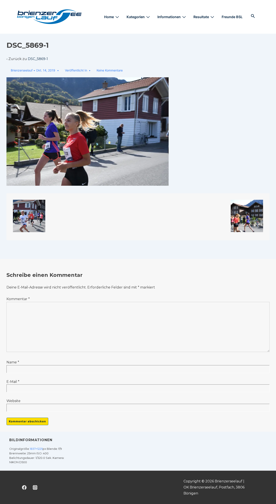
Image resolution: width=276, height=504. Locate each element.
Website (13, 401)
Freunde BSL (232, 17)
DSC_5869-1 (38, 59)
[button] (253, 17)
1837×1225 (36, 448)
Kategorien (136, 17)
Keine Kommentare (110, 70)
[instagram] (35, 487)
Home (109, 17)
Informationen (169, 17)
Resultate (201, 17)
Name (11, 362)
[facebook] (24, 487)
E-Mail (11, 382)
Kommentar (18, 299)
